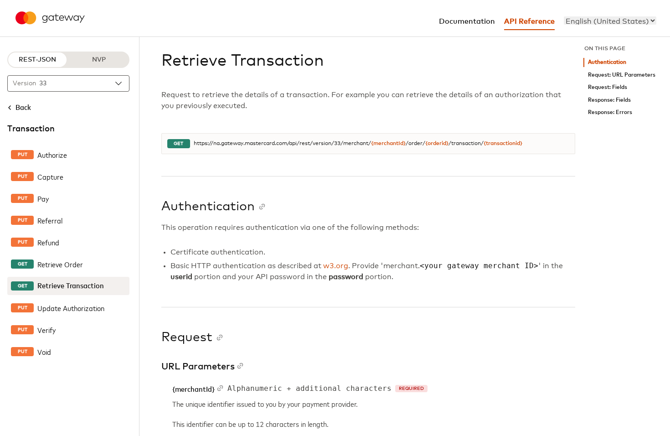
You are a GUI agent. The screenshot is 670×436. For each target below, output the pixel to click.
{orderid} (436, 143)
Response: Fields (609, 100)
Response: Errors (610, 112)
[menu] (610, 20)
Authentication (607, 62)
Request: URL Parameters (621, 75)
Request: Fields (607, 87)
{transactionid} (503, 143)
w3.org (335, 266)
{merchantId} (388, 143)
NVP (99, 60)
